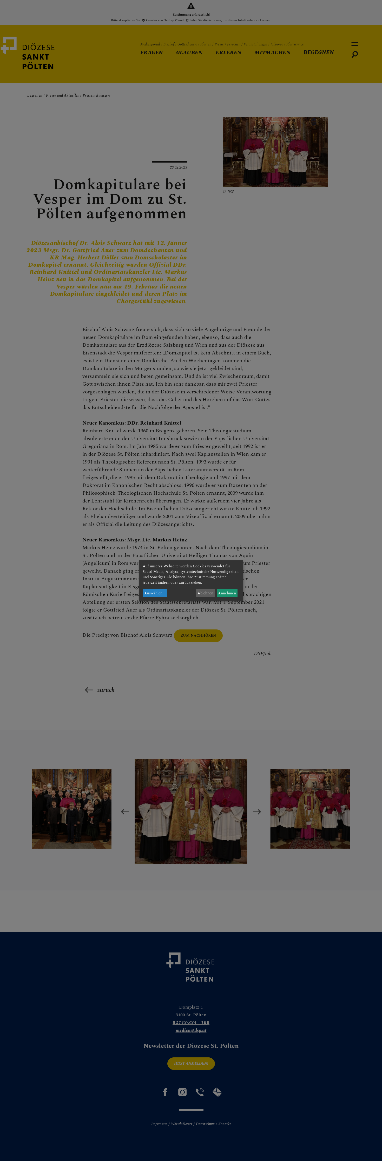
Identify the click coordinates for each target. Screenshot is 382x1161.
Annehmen (227, 593)
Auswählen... (155, 593)
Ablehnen (205, 593)
